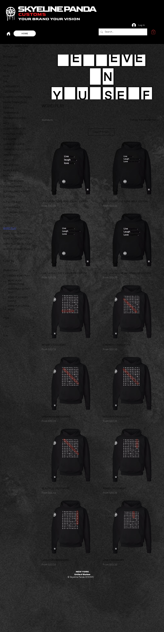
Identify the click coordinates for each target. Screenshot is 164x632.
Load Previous (101, 131)
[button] (153, 31)
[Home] (8, 34)
